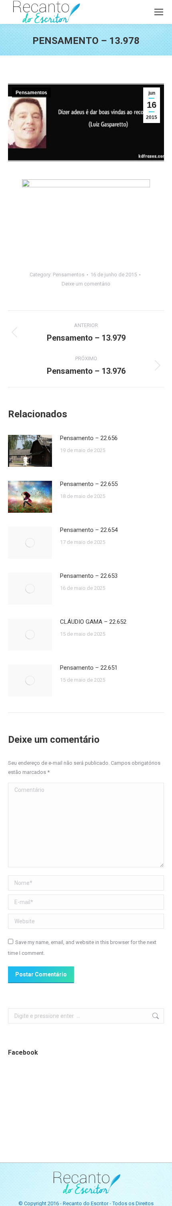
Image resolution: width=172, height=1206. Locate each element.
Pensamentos (31, 92)
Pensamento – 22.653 (89, 575)
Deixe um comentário (86, 284)
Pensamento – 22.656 (89, 438)
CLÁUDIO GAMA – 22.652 (93, 621)
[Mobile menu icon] (159, 12)
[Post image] (30, 451)
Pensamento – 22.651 (89, 667)
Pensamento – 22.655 (89, 484)
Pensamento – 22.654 (89, 530)
